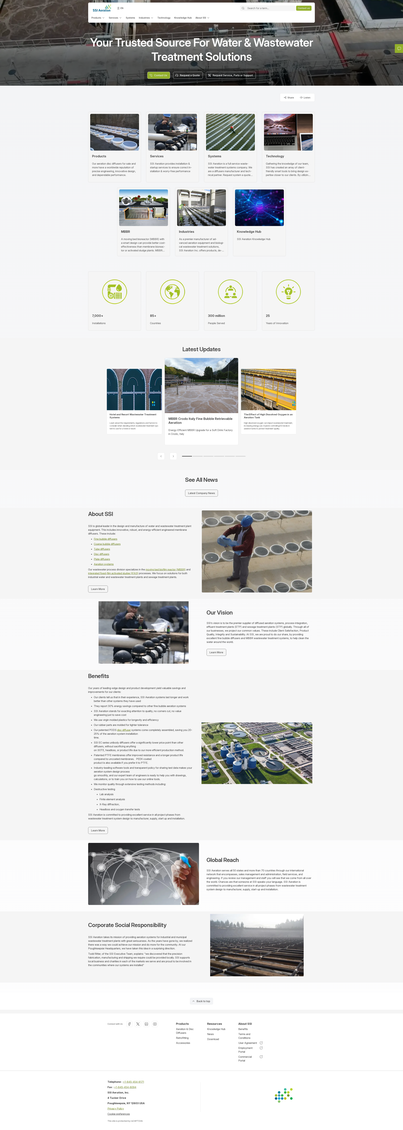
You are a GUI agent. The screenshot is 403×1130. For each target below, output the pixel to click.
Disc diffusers (101, 554)
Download (213, 1039)
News (210, 1034)
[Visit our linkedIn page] (146, 1024)
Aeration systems (104, 564)
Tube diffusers (102, 549)
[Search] (243, 8)
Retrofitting (182, 1037)
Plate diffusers (102, 559)
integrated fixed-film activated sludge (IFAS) (113, 573)
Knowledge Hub (216, 1029)
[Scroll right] (173, 456)
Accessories (183, 1042)
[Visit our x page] (138, 1024)
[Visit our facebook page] (129, 1024)
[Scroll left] (161, 456)
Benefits (243, 1029)
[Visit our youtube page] (155, 1024)
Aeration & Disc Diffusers (185, 1030)
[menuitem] (98, 17)
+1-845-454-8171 (133, 1081)
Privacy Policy (116, 1108)
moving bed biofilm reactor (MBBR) (166, 569)
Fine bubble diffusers (105, 539)
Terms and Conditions (244, 1036)
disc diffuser (124, 730)
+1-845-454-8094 (125, 1087)
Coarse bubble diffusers (107, 544)
